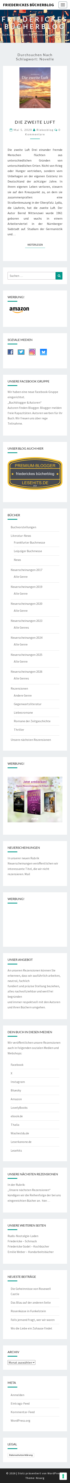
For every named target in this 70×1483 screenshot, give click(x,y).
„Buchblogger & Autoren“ (25, 402)
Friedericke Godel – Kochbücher (28, 1246)
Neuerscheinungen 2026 (26, 671)
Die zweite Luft (35, 122)
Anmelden (17, 1395)
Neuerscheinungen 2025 (26, 655)
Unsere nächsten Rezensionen (31, 740)
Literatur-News (21, 536)
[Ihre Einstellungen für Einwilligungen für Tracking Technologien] (63, 1476)
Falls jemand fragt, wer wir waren (33, 1320)
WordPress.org (20, 1420)
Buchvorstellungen (23, 527)
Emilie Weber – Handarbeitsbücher (31, 1252)
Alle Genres (21, 627)
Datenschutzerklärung (21, 1455)
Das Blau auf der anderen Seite (31, 1302)
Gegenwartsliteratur (27, 704)
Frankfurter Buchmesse (29, 542)
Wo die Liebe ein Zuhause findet (31, 1328)
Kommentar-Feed (23, 1412)
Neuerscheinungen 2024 (26, 637)
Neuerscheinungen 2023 (26, 621)
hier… (46, 1200)
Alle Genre (21, 577)
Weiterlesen (36, 244)
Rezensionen (19, 688)
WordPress (54, 1473)
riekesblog (45, 129)
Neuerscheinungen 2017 (26, 570)
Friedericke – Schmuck (22, 1241)
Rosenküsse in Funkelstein (28, 1311)
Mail (27, 874)
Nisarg (40, 1478)
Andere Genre (23, 695)
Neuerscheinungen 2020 (26, 604)
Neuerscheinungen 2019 (26, 587)
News (17, 560)
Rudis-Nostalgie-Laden (23, 1236)
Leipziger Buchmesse (28, 551)
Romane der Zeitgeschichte (32, 721)
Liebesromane (23, 712)
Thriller (19, 730)
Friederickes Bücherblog (28, 4)
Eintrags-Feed (20, 1403)
